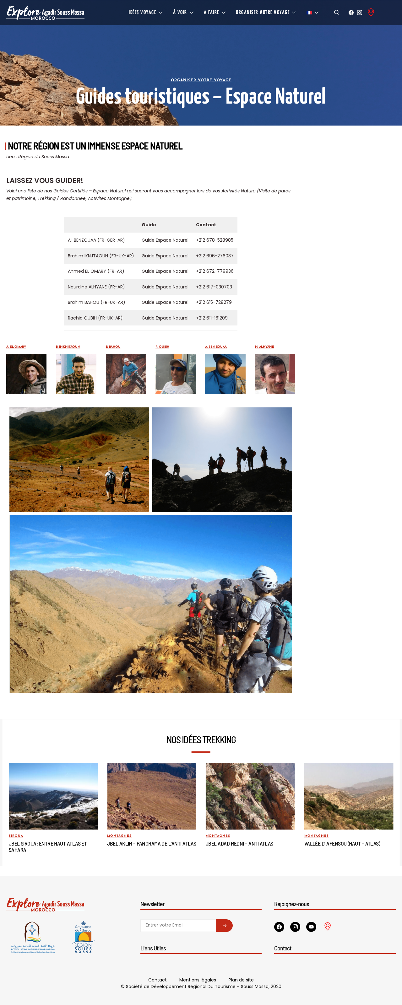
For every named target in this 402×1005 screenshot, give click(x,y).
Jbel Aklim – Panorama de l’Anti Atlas (151, 843)
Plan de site (241, 980)
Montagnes (119, 836)
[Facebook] (351, 12)
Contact (157, 980)
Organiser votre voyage (201, 80)
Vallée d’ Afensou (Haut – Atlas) (342, 843)
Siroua (16, 836)
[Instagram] (359, 12)
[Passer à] (313, 12)
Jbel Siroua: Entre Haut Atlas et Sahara (48, 846)
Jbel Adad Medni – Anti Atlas (239, 843)
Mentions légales (197, 980)
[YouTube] (311, 927)
